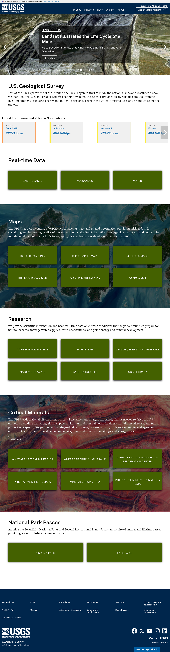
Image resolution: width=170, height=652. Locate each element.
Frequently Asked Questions (154, 6)
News (100, 10)
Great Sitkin (12, 128)
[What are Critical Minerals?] (32, 458)
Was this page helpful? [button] (147, 649)
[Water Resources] (85, 371)
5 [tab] (92, 70)
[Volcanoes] (85, 180)
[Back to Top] (161, 643)
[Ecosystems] (85, 348)
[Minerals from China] (85, 481)
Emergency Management (150, 611)
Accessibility (8, 602)
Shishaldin (58, 128)
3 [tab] (85, 70)
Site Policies (64, 602)
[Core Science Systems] (32, 348)
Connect (110, 10)
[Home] (13, 12)
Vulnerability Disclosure (70, 610)
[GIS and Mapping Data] (85, 277)
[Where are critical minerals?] (85, 458)
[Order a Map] (137, 277)
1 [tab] (77, 70)
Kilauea (152, 128)
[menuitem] (77, 8)
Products (89, 10)
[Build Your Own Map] (32, 277)
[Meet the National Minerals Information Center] (137, 458)
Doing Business (122, 610)
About (121, 10)
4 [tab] (89, 70)
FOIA (32, 602)
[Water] (137, 180)
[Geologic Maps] (137, 255)
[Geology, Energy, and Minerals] (137, 348)
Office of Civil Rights (11, 618)
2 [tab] (81, 70)
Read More (49, 58)
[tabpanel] (85, 44)
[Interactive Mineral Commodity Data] (137, 481)
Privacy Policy (93, 602)
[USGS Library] (137, 371)
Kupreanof (106, 128)
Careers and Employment (93, 611)
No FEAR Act (8, 610)
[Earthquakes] (32, 180)
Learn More (16, 439)
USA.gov (34, 610)
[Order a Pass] (45, 552)
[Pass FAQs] (124, 552)
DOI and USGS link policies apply (152, 603)
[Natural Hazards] (32, 371)
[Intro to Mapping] (32, 255)
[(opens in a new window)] (134, 631)
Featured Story (51, 30)
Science (77, 10)
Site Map (119, 602)
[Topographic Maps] (85, 255)
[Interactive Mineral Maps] (32, 481)
